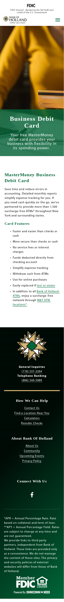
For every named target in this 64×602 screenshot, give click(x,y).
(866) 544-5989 (32, 380)
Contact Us (32, 408)
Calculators (32, 418)
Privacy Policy (31, 461)
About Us (32, 446)
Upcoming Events (32, 456)
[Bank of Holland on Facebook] (32, 495)
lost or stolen (46, 285)
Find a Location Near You (31, 413)
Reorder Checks (32, 423)
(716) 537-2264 (32, 371)
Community (32, 451)
